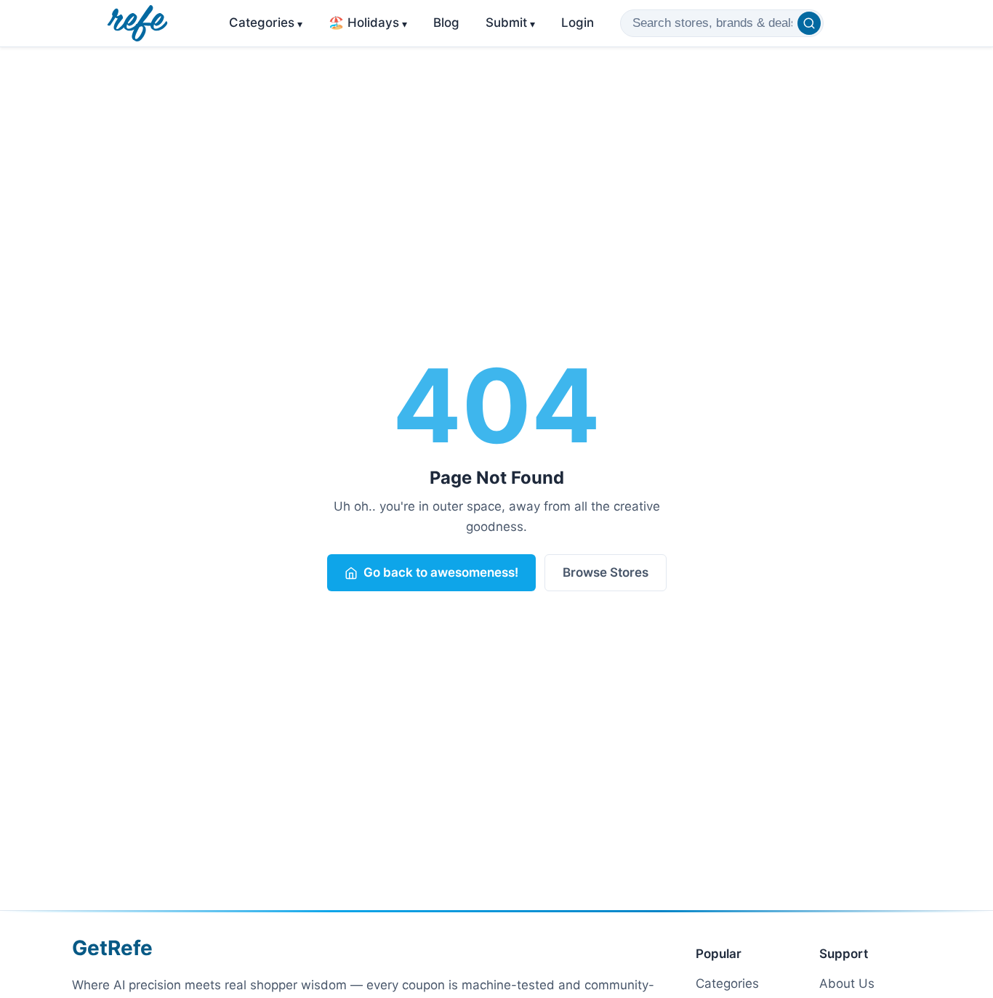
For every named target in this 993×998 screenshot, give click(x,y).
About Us (847, 983)
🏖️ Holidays (368, 22)
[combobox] (722, 23)
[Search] (809, 23)
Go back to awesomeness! (440, 572)
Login (577, 22)
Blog (446, 22)
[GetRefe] (137, 23)
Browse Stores (605, 572)
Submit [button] (510, 22)
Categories (265, 22)
